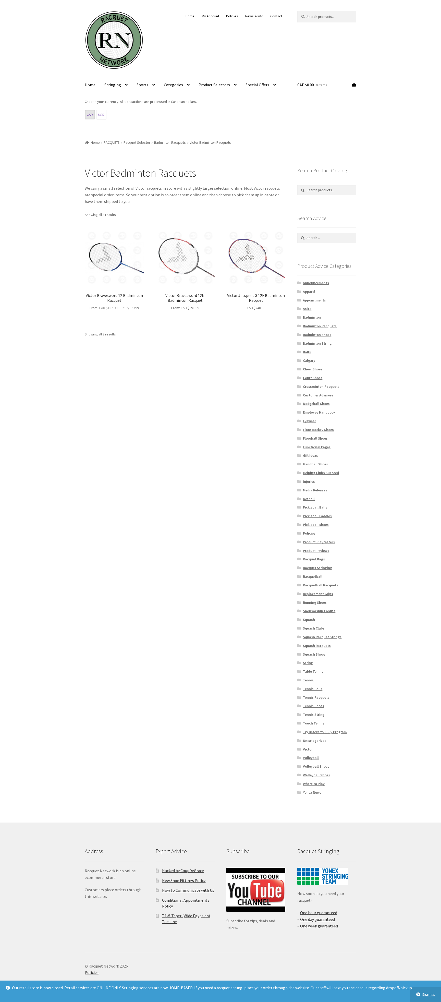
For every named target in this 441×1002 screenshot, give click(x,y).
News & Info (254, 16)
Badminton (312, 317)
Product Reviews (316, 550)
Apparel (309, 291)
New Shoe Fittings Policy (183, 880)
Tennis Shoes (313, 706)
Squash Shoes (314, 654)
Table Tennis (313, 671)
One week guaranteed (319, 925)
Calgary (309, 360)
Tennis (308, 680)
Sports (142, 84)
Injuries (309, 481)
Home (190, 16)
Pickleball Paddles (317, 516)
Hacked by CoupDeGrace (183, 870)
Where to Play (314, 783)
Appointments (314, 300)
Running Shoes (315, 602)
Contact (276, 16)
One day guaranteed (317, 919)
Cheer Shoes (312, 369)
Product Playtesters (319, 542)
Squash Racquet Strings (322, 637)
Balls (307, 352)
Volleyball (311, 757)
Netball (309, 499)
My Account (210, 16)
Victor (308, 749)
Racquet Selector (137, 142)
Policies (232, 16)
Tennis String (313, 714)
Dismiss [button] (428, 994)
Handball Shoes (315, 464)
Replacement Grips (318, 593)
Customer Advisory (318, 395)
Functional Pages (316, 447)
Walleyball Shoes (316, 775)
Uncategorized (314, 740)
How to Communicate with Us (188, 890)
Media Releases (315, 490)
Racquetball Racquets (320, 585)
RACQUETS (112, 142)
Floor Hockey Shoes (318, 429)
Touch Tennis (313, 723)
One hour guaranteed (318, 912)
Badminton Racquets (170, 142)
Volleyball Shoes (316, 766)
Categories (173, 84)
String (308, 662)
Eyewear (309, 421)
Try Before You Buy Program (325, 732)
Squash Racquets (317, 645)
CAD (90, 114)
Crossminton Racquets (321, 386)
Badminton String (317, 343)
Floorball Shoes (315, 438)
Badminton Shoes (317, 334)
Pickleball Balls (315, 507)
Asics (307, 308)
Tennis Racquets (316, 697)
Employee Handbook (319, 412)
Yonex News (312, 792)
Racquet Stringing (317, 567)
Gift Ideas (310, 455)
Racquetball (312, 576)
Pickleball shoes (316, 524)
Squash (309, 619)
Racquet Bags (314, 559)
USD (101, 114)
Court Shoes (312, 378)
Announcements (316, 283)
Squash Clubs (314, 628)
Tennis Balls (312, 688)
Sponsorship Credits (319, 611)
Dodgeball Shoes (316, 403)
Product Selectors (214, 84)
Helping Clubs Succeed (321, 472)
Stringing (112, 84)
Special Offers (257, 84)
